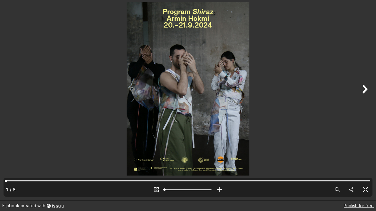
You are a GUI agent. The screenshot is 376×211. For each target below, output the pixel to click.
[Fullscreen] (365, 189)
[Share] (351, 189)
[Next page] (364, 100)
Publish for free (359, 205)
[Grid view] (156, 189)
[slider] (188, 190)
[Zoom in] (220, 189)
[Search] (337, 189)
